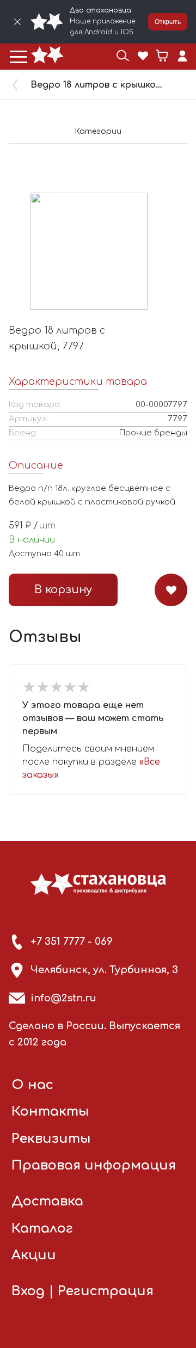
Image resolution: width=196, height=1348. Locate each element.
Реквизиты (51, 1138)
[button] (18, 57)
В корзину (63, 589)
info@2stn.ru (63, 998)
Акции (33, 1255)
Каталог (42, 1228)
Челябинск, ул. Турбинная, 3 (104, 969)
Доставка (47, 1201)
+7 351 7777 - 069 (71, 941)
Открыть (168, 22)
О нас (32, 1085)
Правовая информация (93, 1165)
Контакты (50, 1111)
